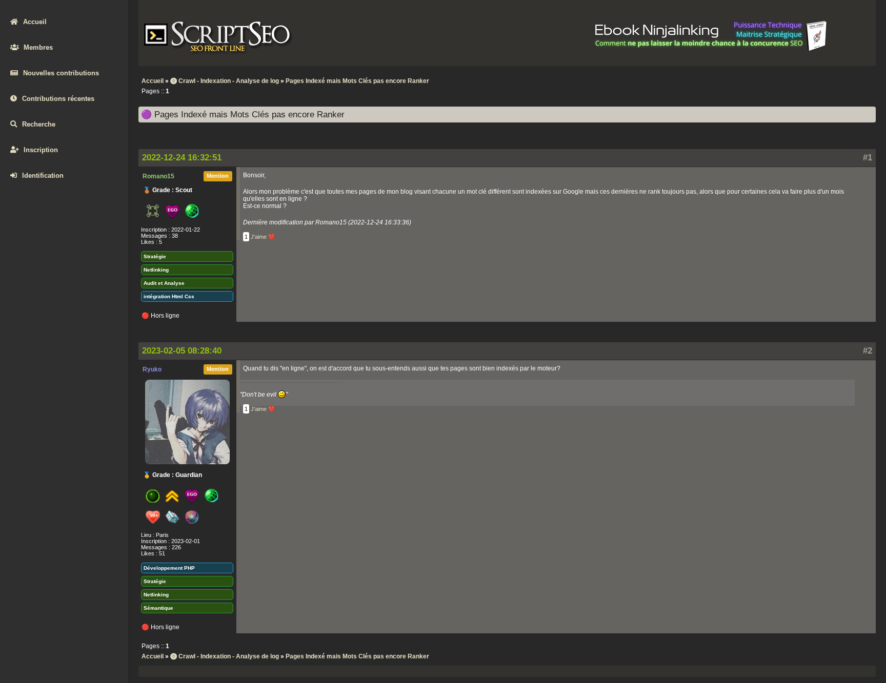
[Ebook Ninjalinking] (711, 49)
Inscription (41, 150)
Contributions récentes (58, 98)
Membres (38, 47)
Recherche (38, 124)
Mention (218, 176)
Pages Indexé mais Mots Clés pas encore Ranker (357, 81)
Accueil (35, 22)
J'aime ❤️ (263, 237)
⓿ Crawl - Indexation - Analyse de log (224, 81)
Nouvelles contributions (61, 73)
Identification (43, 175)
